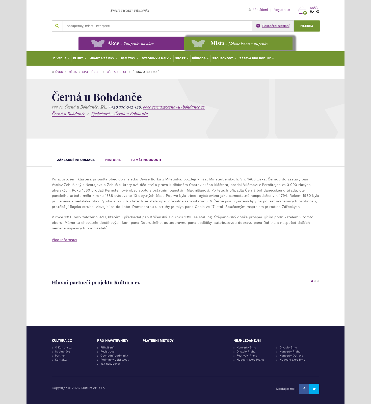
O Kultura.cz (63, 347)
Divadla (60, 58)
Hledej (306, 26)
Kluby (78, 58)
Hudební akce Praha (250, 359)
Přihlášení (260, 10)
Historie (113, 160)
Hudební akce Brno (292, 359)
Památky (128, 58)
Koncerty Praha (290, 351)
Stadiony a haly (155, 58)
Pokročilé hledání (275, 26)
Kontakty (61, 359)
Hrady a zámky (102, 58)
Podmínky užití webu (114, 359)
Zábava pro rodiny (256, 58)
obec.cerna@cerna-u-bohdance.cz (174, 107)
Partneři (60, 355)
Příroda (199, 58)
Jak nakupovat (110, 363)
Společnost (223, 58)
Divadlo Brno (288, 347)
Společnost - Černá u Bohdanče (119, 113)
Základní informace (76, 160)
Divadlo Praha (246, 351)
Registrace (282, 10)
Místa (73, 72)
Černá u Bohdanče (68, 113)
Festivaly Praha (247, 355)
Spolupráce (62, 351)
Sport (180, 58)
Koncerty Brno (246, 347)
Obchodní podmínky (114, 355)
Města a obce (117, 72)
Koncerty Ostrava (291, 355)
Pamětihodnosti (146, 160)
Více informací (64, 240)
